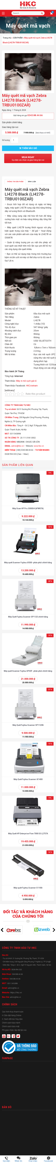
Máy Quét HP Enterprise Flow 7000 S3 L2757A (28, 833)
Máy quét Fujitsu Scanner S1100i (28, 888)
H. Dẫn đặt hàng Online (11, 1015)
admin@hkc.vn (17, 446)
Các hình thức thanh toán (12, 1012)
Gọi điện (6, 1161)
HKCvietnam (32, 385)
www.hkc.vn (39, 446)
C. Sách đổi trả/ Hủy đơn (12, 1019)
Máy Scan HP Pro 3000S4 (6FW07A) (28, 508)
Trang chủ (7, 38)
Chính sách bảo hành (11, 1023)
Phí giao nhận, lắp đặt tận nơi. (14, 1030)
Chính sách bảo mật (10, 1026)
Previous (2, 930)
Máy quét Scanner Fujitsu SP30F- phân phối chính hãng (28, 671)
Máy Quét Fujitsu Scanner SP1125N (28, 725)
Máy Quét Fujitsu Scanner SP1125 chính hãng (28, 617)
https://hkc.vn (16, 992)
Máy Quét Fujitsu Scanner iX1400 (28, 779)
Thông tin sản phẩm (15, 182)
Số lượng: (6, 140)
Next (54, 930)
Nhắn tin (18, 1161)
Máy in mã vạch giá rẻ (26, 381)
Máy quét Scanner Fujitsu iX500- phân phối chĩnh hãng (28, 562)
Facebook (48, 1161)
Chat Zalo (34, 1161)
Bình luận (32, 182)
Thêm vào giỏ (29, 148)
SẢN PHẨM (17, 38)
